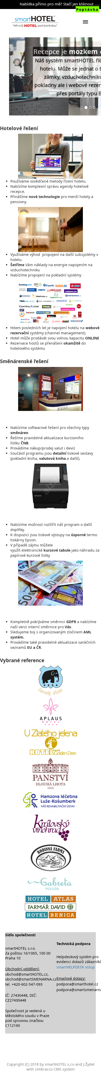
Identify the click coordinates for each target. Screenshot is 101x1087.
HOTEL (50, 227)
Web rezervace (50, 241)
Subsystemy (50, 256)
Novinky (50, 271)
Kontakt (50, 301)
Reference (50, 286)
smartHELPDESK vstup (75, 967)
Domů (50, 212)
